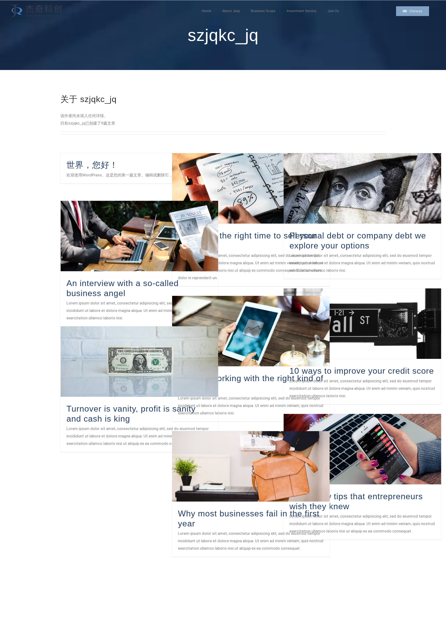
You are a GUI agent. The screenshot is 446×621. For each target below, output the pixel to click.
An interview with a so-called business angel (122, 288)
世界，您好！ (92, 165)
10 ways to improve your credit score (361, 371)
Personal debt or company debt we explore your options (357, 240)
